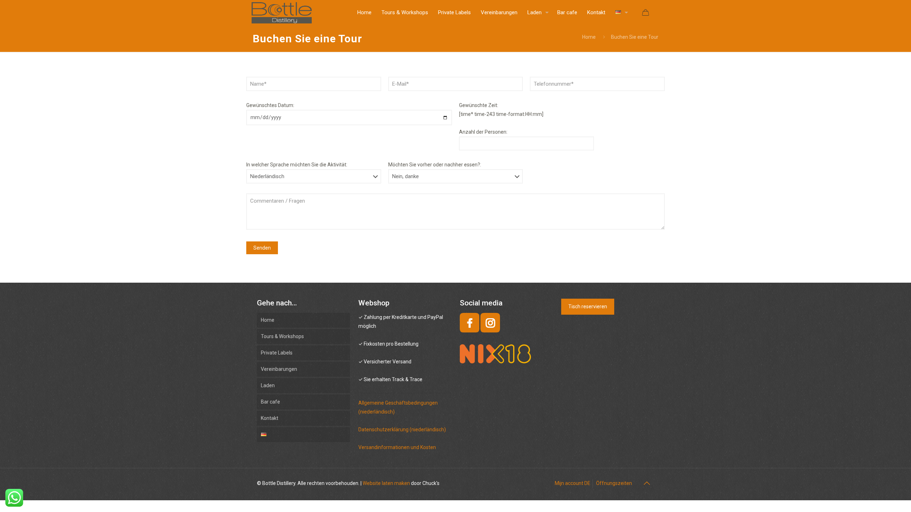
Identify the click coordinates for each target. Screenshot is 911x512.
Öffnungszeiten (614, 483)
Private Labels (277, 353)
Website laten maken (386, 483)
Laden (268, 385)
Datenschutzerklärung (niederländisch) (402, 429)
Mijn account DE (572, 483)
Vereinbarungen (279, 369)
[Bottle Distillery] (282, 12)
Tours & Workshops (282, 336)
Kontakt (269, 418)
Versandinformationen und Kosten (397, 447)
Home (589, 37)
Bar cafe (270, 402)
